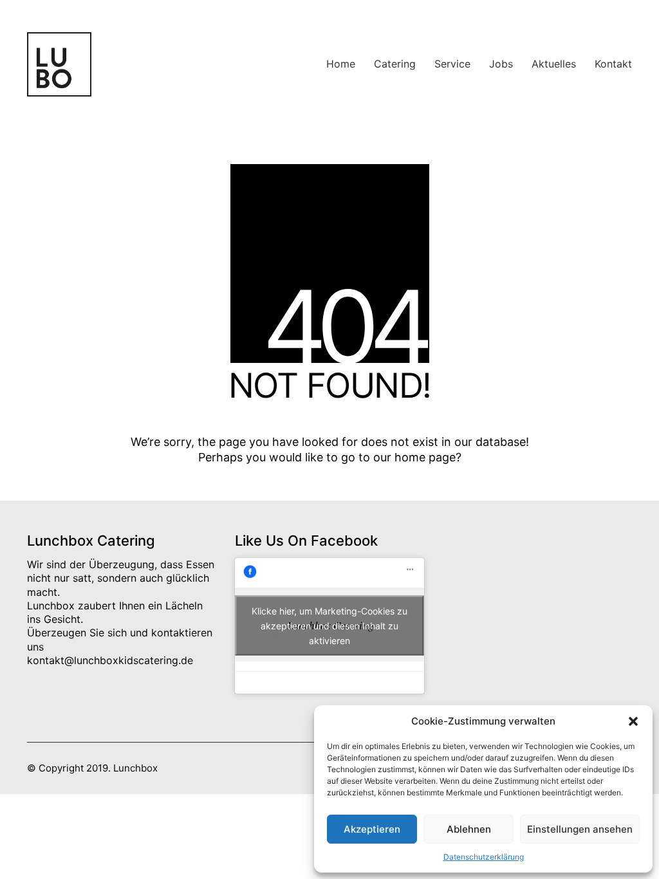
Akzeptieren (372, 829)
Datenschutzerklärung (483, 857)
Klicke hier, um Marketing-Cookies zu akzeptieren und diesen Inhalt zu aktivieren (329, 626)
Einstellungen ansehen (580, 829)
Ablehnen (469, 829)
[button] (633, 721)
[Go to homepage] (59, 64)
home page (425, 457)
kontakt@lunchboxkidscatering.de (110, 660)
